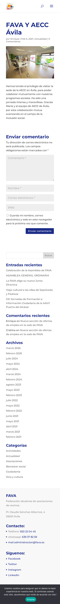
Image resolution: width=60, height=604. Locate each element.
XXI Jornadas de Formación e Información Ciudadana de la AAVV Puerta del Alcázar (28, 303)
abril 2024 (12, 369)
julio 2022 (12, 400)
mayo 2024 (13, 363)
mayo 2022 (13, 405)
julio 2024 (12, 358)
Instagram (14, 569)
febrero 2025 (14, 353)
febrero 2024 (14, 379)
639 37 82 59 (29, 536)
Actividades (13, 450)
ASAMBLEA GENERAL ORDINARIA (27, 275)
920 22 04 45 (28, 531)
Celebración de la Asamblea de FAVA (29, 270)
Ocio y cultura (14, 476)
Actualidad (41, 38)
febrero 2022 (14, 410)
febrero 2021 (13, 436)
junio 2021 (12, 416)
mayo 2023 (13, 389)
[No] (56, 594)
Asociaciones (14, 461)
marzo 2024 (13, 374)
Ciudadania (13, 471)
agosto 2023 (13, 384)
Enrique (14, 38)
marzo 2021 (13, 431)
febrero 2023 (14, 395)
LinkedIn (13, 575)
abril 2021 (12, 426)
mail (11, 542)
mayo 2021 (12, 421)
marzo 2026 (13, 348)
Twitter (12, 564)
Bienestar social (16, 466)
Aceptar (31, 599)
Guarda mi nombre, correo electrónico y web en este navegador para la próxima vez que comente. (29, 219)
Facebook (14, 558)
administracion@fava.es (29, 542)
